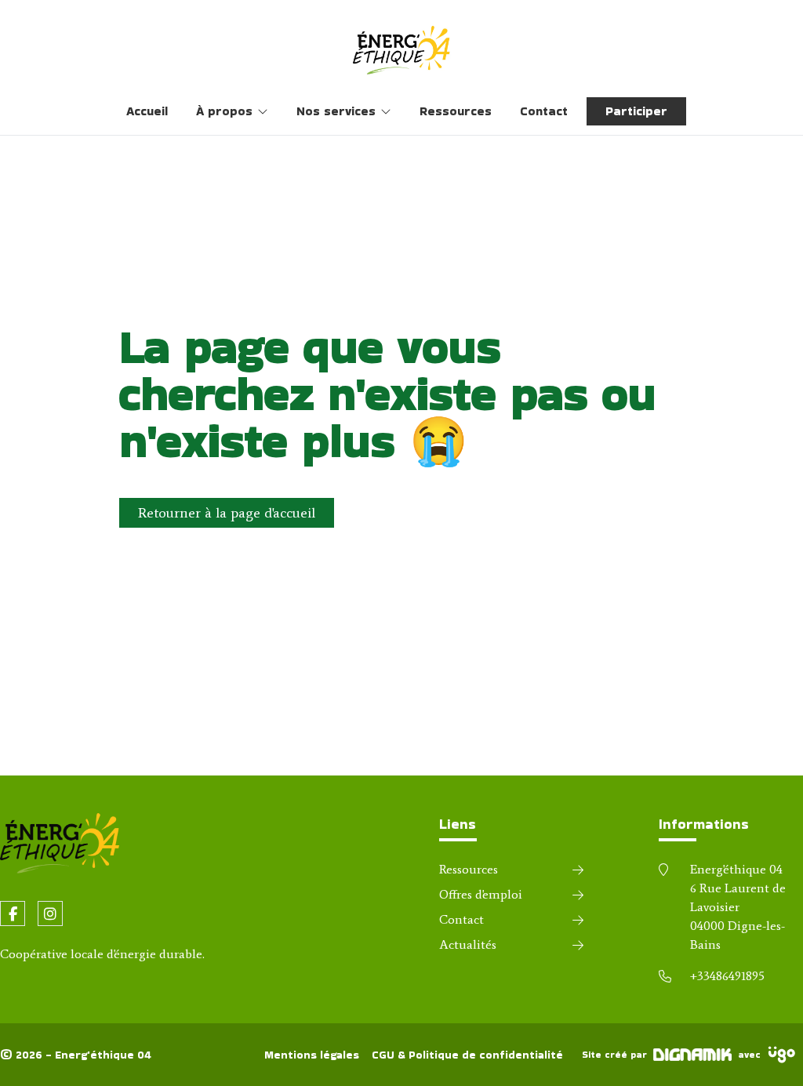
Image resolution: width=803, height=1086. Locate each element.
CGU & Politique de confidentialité (467, 1054)
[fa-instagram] (50, 913)
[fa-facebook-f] (12, 913)
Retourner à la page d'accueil (226, 512)
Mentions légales (311, 1054)
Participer (636, 111)
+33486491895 (727, 975)
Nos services (336, 111)
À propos (224, 111)
